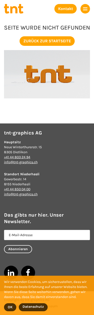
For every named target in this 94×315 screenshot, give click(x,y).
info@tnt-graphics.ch (21, 162)
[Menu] (85, 9)
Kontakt (65, 8)
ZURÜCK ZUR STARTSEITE (47, 41)
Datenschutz (33, 306)
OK (10, 307)
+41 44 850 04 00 (17, 189)
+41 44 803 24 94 (17, 157)
